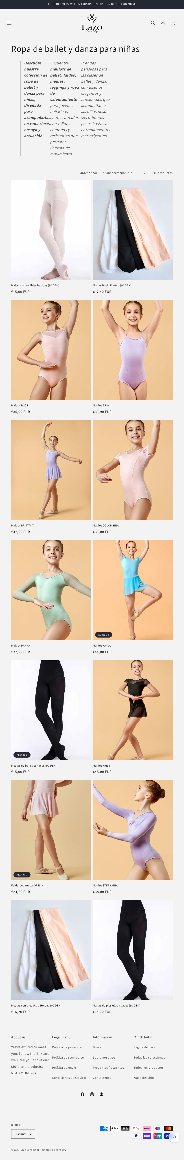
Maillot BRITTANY (22, 525)
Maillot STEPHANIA (105, 885)
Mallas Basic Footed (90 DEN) (112, 285)
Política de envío (64, 1068)
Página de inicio (145, 1047)
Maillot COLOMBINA (106, 525)
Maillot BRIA (101, 405)
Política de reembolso (68, 1057)
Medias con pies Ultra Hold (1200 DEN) (36, 1005)
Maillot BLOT (19, 405)
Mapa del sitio (144, 1078)
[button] (9, 23)
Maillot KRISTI (102, 765)
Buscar (98, 1047)
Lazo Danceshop (30, 1149)
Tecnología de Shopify (53, 1149)
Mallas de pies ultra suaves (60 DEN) (116, 1005)
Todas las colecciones (149, 1057)
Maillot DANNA (20, 645)
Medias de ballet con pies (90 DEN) (34, 765)
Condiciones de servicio (69, 1078)
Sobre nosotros (104, 1057)
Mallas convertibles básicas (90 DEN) (35, 285)
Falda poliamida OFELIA (27, 885)
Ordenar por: (89, 173)
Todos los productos (149, 1068)
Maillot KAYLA (102, 645)
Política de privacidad (67, 1047)
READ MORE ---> (24, 1073)
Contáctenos (102, 1078)
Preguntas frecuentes (108, 1068)
